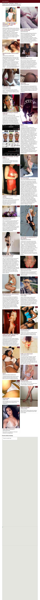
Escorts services (5, 3)
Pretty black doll (7, 86)
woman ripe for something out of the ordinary (29, 237)
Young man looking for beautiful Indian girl (10, 113)
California (16, 3)
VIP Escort (23, 57)
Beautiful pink (6, 398)
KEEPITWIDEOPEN (5, 1)
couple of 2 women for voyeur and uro (10, 196)
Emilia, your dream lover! (27, 353)
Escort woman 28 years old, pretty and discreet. (27, 29)
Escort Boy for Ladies (26, 294)
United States (11, 3)
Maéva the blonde (25, 407)
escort (4, 373)
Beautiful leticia (24, 380)
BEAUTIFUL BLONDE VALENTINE (29, 269)
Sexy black (23, 83)
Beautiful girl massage (8, 255)
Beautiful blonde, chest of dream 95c (11, 54)
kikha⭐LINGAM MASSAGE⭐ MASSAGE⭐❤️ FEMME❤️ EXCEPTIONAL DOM (10, 24)
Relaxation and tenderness (9, 217)
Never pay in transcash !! (9, 429)
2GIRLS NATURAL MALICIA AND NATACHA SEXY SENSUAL (10, 335)
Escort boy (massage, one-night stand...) (10, 157)
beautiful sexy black (25, 329)
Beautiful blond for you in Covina (11, 294)
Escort (22, 124)
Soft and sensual (25, 178)
